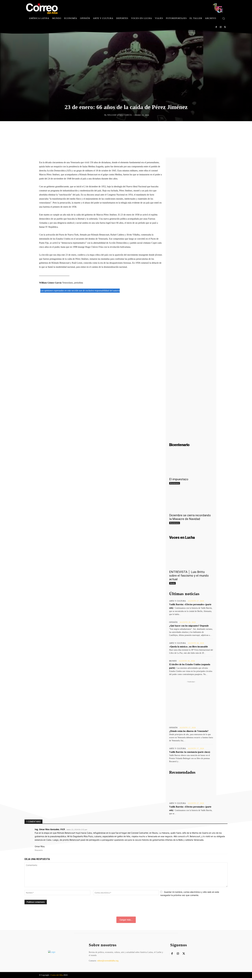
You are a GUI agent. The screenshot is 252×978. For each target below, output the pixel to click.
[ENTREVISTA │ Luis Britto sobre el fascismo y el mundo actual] (191, 557)
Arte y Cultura (177, 601)
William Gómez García (119, 115)
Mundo (172, 583)
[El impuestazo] (191, 465)
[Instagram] (220, 27)
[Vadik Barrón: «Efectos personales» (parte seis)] (191, 788)
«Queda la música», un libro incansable (188, 646)
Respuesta (39, 850)
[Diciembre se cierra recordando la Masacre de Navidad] (191, 501)
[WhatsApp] (140, 127)
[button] (224, 18)
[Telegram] (146, 127)
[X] (225, 27)
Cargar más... (126, 919)
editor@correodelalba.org (107, 961)
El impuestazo (178, 479)
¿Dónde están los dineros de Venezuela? (188, 731)
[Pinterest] (133, 127)
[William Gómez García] (102, 115)
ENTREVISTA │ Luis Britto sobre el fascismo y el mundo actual (189, 575)
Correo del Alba (57, 975)
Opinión (126, 100)
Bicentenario (174, 483)
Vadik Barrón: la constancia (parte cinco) (189, 752)
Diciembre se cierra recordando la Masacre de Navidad (190, 517)
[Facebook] (216, 27)
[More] (153, 127)
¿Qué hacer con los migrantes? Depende (189, 625)
